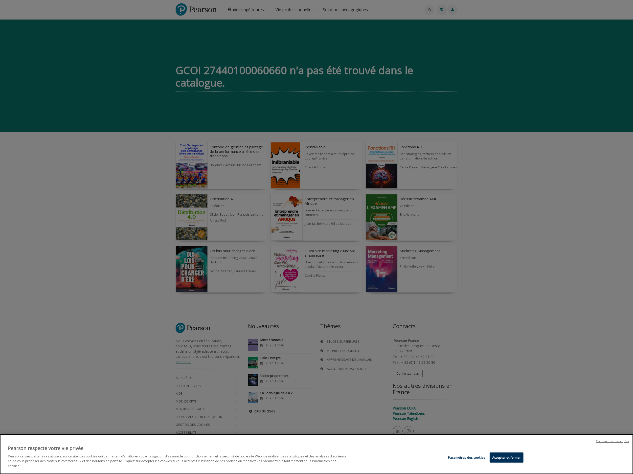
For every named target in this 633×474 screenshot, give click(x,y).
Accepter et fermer (506, 457)
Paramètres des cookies (466, 457)
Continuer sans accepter (612, 441)
